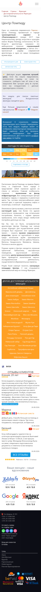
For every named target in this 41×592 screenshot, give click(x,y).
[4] (12, 459)
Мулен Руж (29, 322)
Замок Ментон (27, 299)
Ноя (29, 154)
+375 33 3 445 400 (8, 521)
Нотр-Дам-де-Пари (30, 326)
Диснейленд (30, 292)
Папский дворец (26, 334)
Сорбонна (11, 349)
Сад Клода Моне (29, 342)
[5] (14, 459)
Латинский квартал (21, 311)
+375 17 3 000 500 (8, 516)
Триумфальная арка (26, 349)
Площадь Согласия (14, 338)
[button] (36, 3)
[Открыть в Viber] (7, 531)
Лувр (34, 311)
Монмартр (26, 319)
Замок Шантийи (12, 307)
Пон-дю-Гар (29, 338)
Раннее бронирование (11, 566)
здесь (21, 101)
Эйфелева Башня (20, 357)
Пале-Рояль (12, 334)
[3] (10, 459)
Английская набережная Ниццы (20, 288)
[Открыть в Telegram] (11, 531)
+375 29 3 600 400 (8, 519)
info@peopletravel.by (9, 534)
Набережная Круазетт (11, 326)
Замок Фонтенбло (13, 303)
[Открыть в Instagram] (15, 531)
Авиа (4, 555)
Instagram (21, 110)
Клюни (7, 311)
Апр (23, 150)
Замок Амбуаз (13, 299)
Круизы (5, 559)
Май (30, 150)
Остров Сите (28, 330)
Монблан (15, 319)
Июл (4, 154)
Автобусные (6, 557)
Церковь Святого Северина (20, 353)
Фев (11, 150)
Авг (11, 154)
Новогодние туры (30, 62)
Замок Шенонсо (28, 307)
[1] (6, 459)
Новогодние (6, 564)
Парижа (34, 30)
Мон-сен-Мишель (30, 315)
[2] (8, 459)
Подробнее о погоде (20, 164)
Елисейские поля (28, 296)
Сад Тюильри (10, 345)
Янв (4, 150)
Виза (8, 366)
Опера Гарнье (14, 330)
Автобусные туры (11, 67)
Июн (36, 150)
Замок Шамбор (29, 303)
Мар (17, 150)
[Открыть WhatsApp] (3, 531)
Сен (17, 154)
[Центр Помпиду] (8, 173)
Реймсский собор (12, 342)
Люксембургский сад (11, 315)
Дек (36, 154)
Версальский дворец (14, 292)
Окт (23, 154)
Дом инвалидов (12, 296)
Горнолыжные (7, 562)
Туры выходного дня (11, 62)
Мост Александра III (14, 322)
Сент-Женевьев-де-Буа (27, 345)
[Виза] (3, 366)
